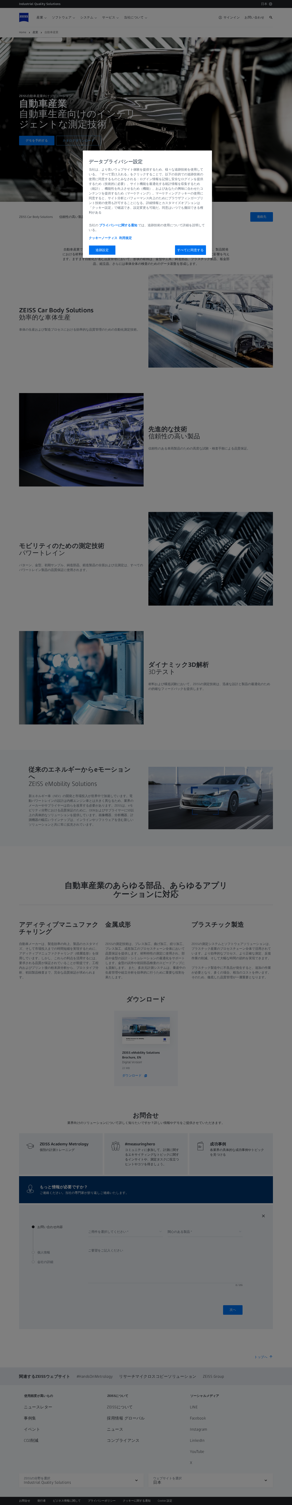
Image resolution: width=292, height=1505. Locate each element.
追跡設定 (102, 250)
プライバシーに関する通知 (118, 225)
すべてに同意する (190, 250)
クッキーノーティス (103, 238)
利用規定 (125, 238)
